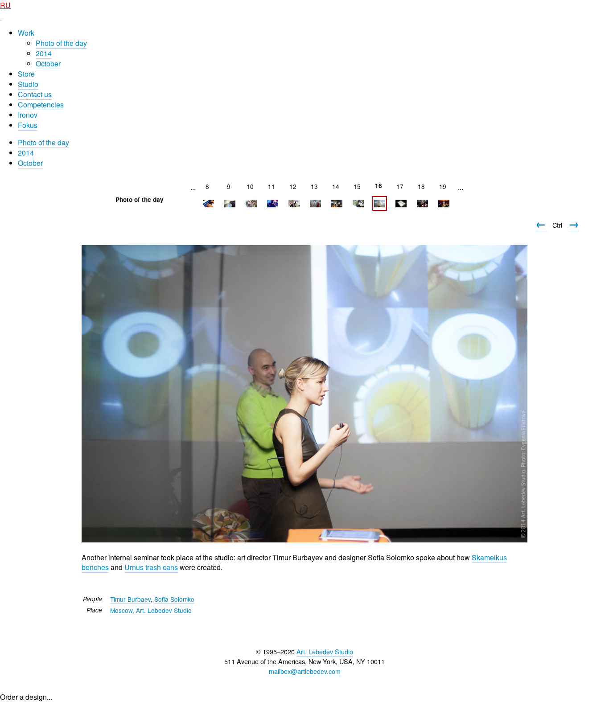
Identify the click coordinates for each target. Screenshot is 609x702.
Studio (28, 84)
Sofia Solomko (174, 599)
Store (26, 74)
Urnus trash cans (151, 567)
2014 (44, 53)
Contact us (35, 94)
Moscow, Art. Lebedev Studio (151, 610)
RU (5, 5)
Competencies (41, 104)
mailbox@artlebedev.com (305, 671)
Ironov (27, 115)
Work (26, 33)
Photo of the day (61, 43)
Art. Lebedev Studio (324, 651)
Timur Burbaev (130, 599)
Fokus (27, 125)
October (48, 63)
